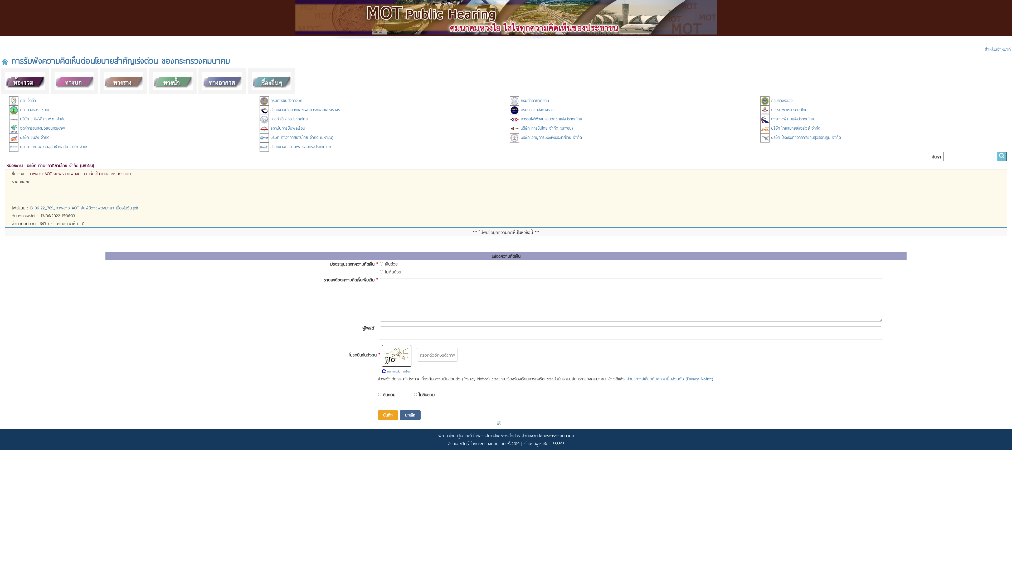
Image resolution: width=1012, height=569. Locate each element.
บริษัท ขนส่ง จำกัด (34, 137)
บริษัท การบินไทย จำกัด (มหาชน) (546, 128)
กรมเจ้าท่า (27, 100)
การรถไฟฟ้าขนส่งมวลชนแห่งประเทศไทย (550, 119)
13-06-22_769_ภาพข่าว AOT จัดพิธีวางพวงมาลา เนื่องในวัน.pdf (84, 207)
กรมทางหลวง (781, 100)
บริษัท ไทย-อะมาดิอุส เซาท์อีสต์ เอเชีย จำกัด (53, 146)
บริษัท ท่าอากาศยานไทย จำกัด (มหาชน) (301, 137)
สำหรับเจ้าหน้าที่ (998, 49)
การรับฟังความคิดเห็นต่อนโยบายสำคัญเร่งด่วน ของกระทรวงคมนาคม (119, 60)
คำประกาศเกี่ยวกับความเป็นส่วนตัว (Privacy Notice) (669, 378)
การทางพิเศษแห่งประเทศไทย (792, 119)
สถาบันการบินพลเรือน (287, 128)
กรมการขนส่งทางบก (285, 100)
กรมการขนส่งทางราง (536, 109)
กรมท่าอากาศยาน (534, 100)
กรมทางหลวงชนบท (34, 109)
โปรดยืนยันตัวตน (364, 354)
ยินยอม (389, 394)
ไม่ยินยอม (427, 394)
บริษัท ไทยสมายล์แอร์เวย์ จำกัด (795, 128)
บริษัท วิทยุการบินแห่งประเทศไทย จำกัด (550, 137)
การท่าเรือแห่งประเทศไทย (288, 119)
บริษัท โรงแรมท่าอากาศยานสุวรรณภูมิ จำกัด (805, 137)
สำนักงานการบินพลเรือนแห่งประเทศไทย (300, 146)
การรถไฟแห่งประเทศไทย (788, 109)
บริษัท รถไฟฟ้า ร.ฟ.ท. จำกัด (42, 119)
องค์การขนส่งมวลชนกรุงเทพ (41, 128)
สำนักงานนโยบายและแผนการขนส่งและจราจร (304, 109)
